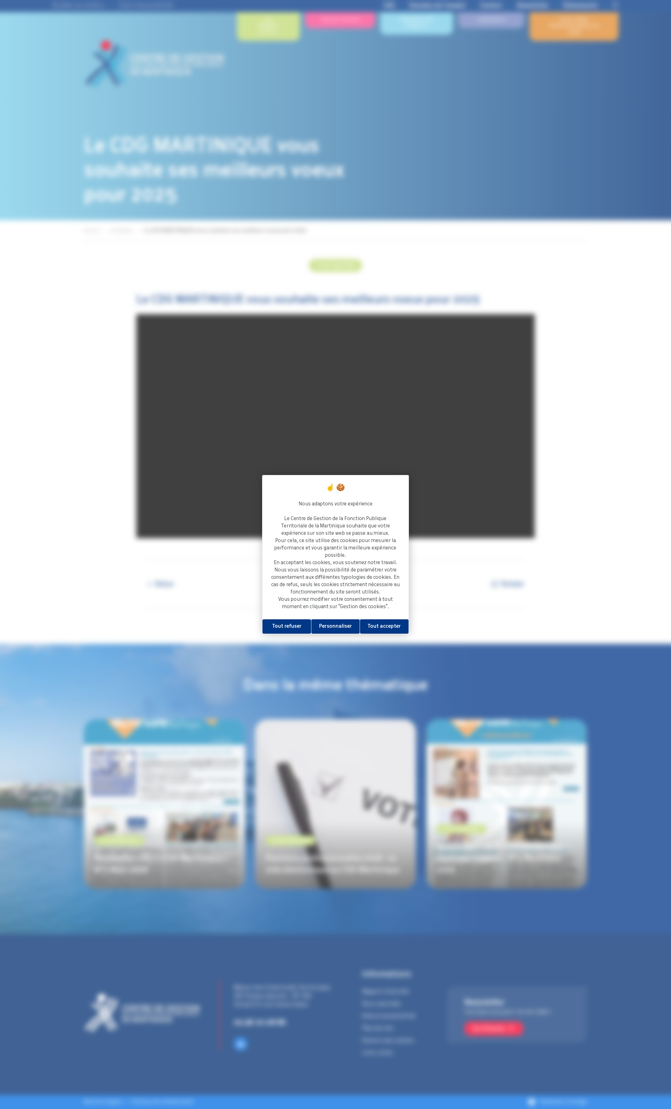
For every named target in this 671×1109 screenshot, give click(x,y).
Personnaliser (335, 626)
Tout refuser (287, 626)
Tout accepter (384, 626)
